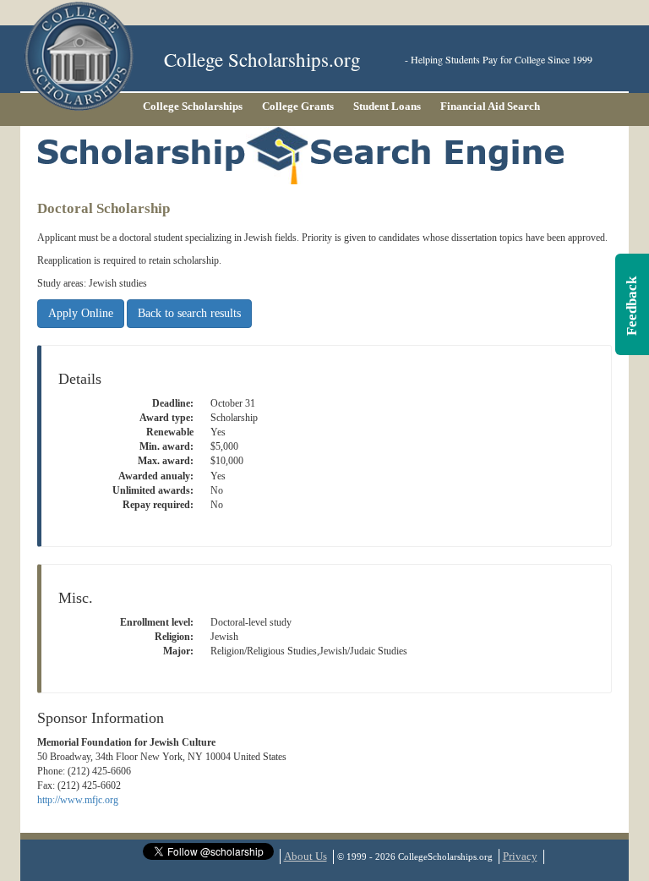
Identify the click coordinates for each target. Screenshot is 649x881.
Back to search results (189, 313)
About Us (305, 856)
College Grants (298, 106)
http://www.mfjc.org (77, 800)
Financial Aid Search (490, 106)
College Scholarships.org (262, 59)
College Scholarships (193, 106)
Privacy (520, 856)
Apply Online (80, 313)
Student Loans (387, 106)
